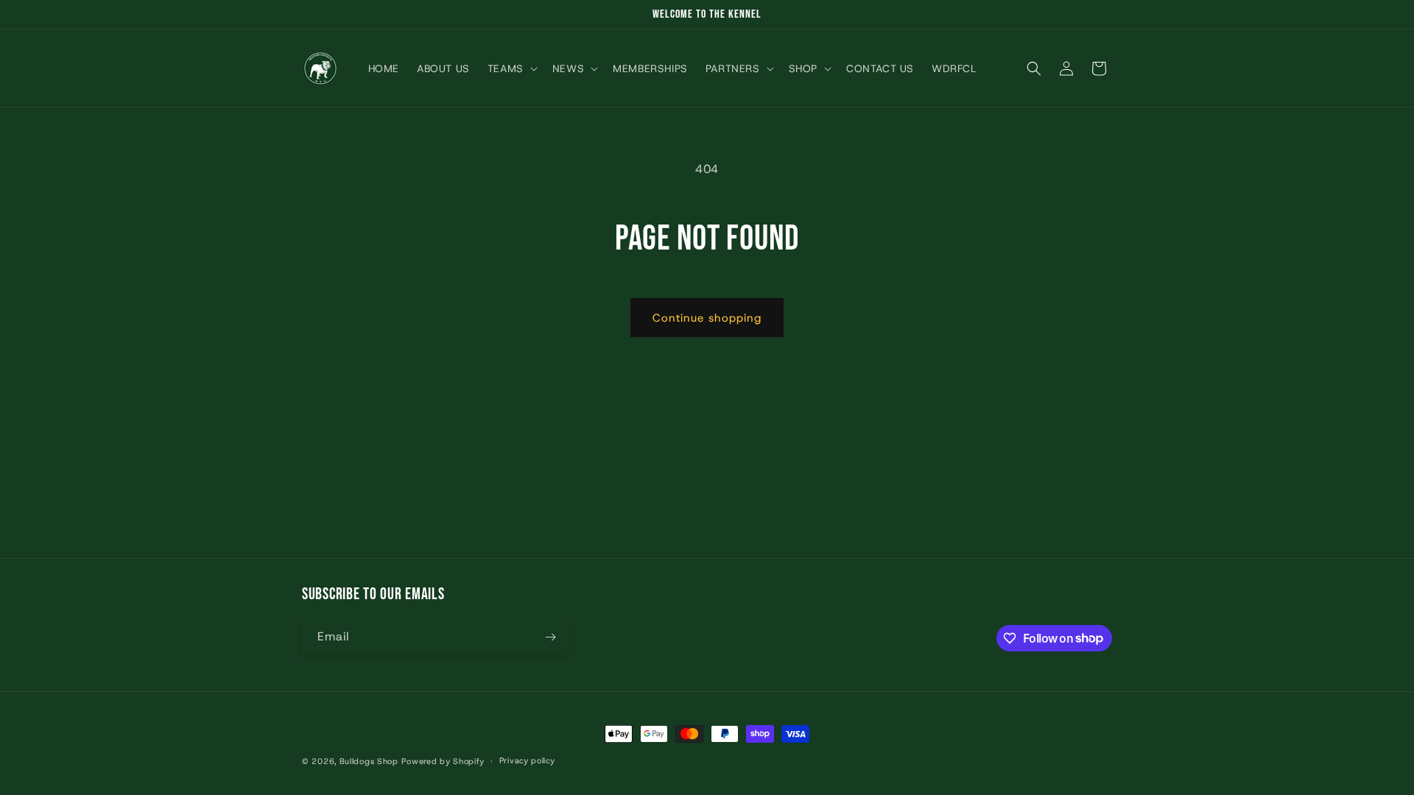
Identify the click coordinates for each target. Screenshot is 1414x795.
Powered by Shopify (443, 761)
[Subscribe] (550, 637)
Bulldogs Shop (369, 761)
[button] (511, 68)
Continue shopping (707, 318)
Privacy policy (527, 760)
